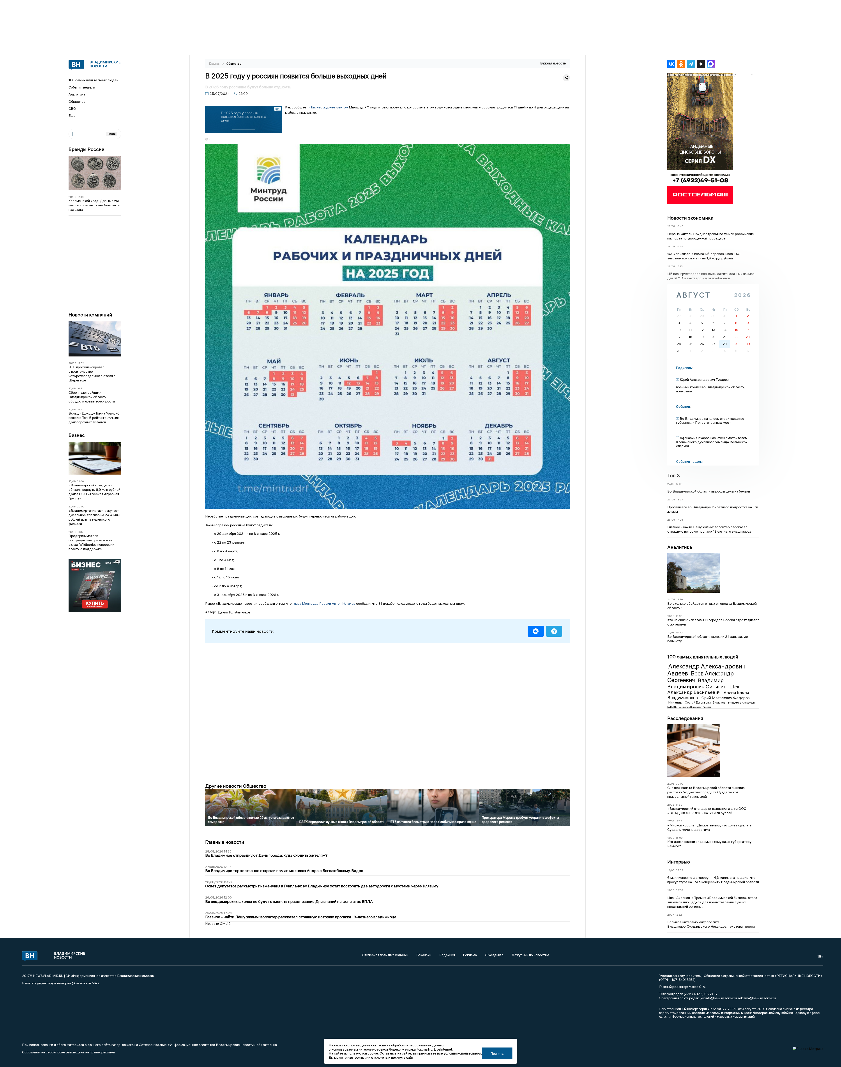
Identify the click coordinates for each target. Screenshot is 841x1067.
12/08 (670, 837)
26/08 (72, 532)
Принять (497, 1053)
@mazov (78, 983)
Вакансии (423, 955)
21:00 (80, 481)
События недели (82, 87)
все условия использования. (459, 1053)
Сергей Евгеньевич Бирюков (705, 702)
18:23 (679, 499)
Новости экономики (690, 218)
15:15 (679, 266)
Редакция (447, 955)
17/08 (670, 821)
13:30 (679, 599)
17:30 (679, 804)
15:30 (679, 632)
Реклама (470, 955)
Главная (215, 64)
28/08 (72, 197)
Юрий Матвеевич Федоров (725, 697)
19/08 (671, 870)
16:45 (679, 226)
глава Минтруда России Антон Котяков (324, 603)
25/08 (671, 499)
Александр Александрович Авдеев (706, 670)
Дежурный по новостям (530, 955)
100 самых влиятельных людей (93, 80)
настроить (356, 1057)
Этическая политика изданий (385, 955)
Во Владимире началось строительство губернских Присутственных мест (710, 420)
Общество (77, 101)
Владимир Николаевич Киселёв (695, 706)
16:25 (679, 246)
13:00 (678, 821)
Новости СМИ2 (218, 923)
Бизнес (77, 435)
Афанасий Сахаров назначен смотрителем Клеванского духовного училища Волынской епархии (711, 442)
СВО (72, 108)
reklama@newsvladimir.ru (757, 998)
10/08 (671, 632)
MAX (96, 983)
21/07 (670, 914)
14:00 (81, 197)
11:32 (80, 532)
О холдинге (494, 955)
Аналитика (77, 94)
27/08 (72, 388)
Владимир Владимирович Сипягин (697, 683)
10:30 (679, 616)
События (683, 406)
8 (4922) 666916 (703, 994)
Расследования (685, 718)
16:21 (80, 388)
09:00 (680, 783)
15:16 (80, 409)
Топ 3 (673, 475)
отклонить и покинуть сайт (392, 1057)
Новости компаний (90, 314)
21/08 (670, 804)
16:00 (679, 837)
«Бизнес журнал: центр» (328, 107)
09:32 (679, 870)
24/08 (671, 599)
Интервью (678, 862)
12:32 (81, 363)
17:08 (679, 519)
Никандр (675, 702)
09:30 (679, 890)
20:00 (81, 506)
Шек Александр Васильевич (703, 689)
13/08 (670, 616)
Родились (684, 367)
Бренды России (86, 149)
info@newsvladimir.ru (721, 998)
